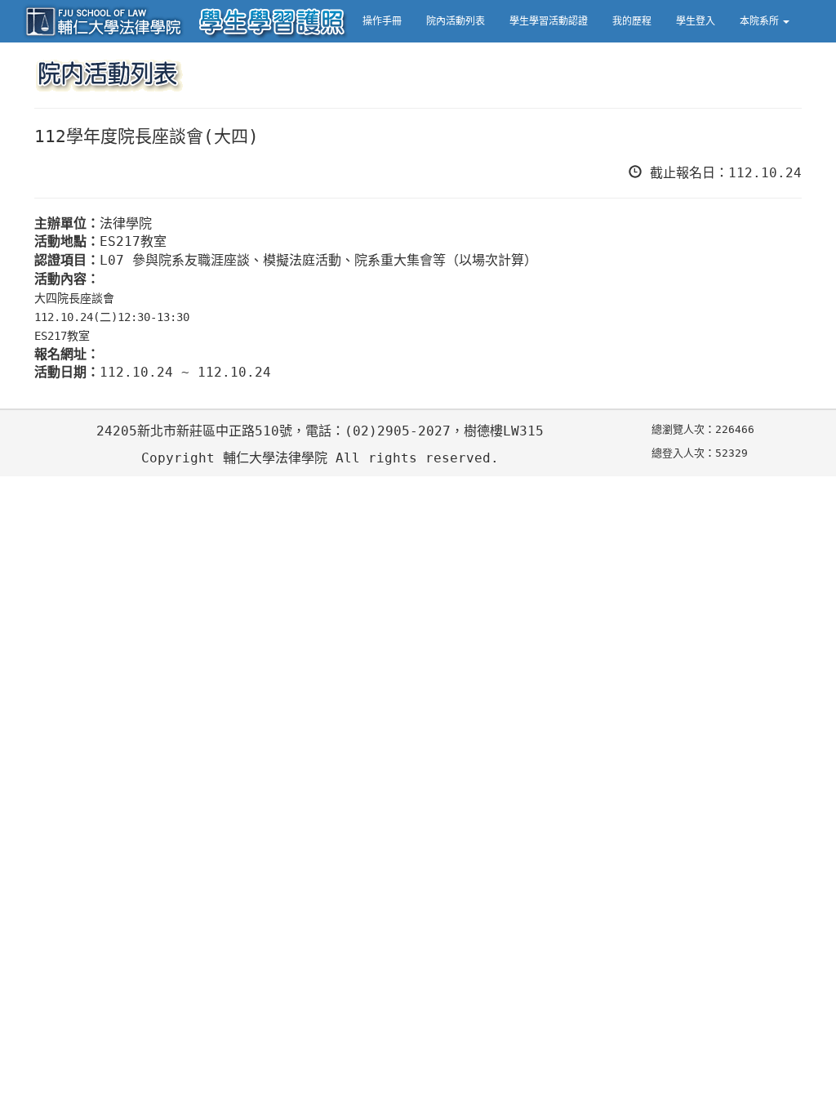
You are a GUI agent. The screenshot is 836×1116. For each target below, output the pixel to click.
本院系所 (760, 21)
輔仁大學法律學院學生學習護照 (185, 21)
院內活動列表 (455, 21)
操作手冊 (382, 21)
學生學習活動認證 (548, 21)
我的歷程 (631, 21)
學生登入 (695, 21)
